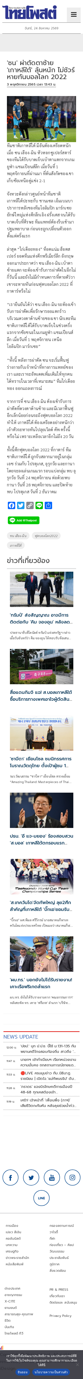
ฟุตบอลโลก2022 (46, 536)
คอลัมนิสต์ (13, 1238)
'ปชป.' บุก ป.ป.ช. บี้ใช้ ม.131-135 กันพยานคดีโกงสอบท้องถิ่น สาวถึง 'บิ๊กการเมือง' (48, 1048)
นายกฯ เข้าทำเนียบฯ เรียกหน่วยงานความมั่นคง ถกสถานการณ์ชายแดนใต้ (48, 1062)
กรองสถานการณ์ (62, 1225)
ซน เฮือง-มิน (18, 536)
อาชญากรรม (13, 1295)
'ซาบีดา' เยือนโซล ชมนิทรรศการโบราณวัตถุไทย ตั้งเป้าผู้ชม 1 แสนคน (40, 765)
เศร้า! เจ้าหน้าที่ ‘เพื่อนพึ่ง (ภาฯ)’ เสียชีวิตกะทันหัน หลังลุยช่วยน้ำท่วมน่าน (49, 1103)
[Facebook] (10, 1177)
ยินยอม (23, 1372)
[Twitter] (31, 1177)
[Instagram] (72, 1177)
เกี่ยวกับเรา (57, 1296)
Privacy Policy (61, 1315)
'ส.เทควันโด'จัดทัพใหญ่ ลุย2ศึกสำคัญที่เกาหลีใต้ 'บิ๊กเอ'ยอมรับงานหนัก (40, 909)
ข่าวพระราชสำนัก (17, 1257)
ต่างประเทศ (13, 1288)
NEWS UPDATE (20, 1037)
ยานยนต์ (11, 1307)
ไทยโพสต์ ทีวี (14, 1333)
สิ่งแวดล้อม (58, 1270)
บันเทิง (9, 1327)
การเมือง (12, 1225)
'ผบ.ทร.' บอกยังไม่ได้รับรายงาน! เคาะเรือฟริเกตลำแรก (41, 983)
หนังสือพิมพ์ (15, 1264)
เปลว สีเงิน (13, 1232)
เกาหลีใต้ (16, 545)
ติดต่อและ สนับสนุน (63, 1302)
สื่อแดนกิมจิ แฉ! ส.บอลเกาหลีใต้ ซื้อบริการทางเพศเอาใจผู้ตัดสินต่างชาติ (41, 699)
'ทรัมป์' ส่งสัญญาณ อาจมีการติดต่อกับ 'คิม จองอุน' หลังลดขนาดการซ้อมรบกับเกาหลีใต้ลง (40, 622)
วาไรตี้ (54, 1232)
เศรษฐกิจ (12, 1251)
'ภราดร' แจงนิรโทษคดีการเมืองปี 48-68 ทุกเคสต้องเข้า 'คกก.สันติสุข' (46, 1089)
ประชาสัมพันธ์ (59, 1257)
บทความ (12, 1245)
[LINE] (41, 1198)
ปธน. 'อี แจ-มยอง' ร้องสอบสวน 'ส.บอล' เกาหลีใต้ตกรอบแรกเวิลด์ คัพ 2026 (41, 843)
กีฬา (52, 1238)
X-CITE (10, 1301)
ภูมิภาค (54, 1264)
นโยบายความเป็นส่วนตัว (51, 1372)
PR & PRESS (59, 1289)
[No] (77, 1364)
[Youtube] (51, 1177)
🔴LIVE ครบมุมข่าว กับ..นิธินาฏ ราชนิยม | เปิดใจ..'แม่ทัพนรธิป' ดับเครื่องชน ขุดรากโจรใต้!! (47, 1075)
